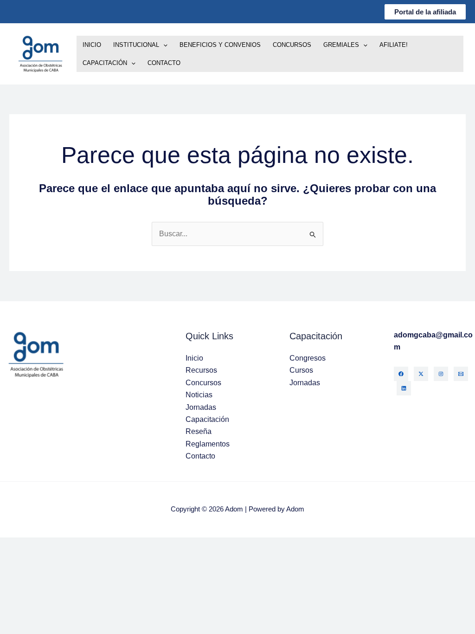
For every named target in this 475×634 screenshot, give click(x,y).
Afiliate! (393, 44)
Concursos (292, 44)
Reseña (199, 431)
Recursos (201, 370)
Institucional (136, 44)
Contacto (164, 62)
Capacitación (105, 62)
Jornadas (201, 407)
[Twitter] (421, 374)
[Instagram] (441, 374)
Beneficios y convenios (220, 44)
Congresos (307, 358)
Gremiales (341, 44)
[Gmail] (461, 374)
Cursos (301, 370)
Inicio (92, 44)
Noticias (199, 395)
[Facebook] (401, 374)
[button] (425, 11)
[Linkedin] (404, 388)
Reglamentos (208, 444)
